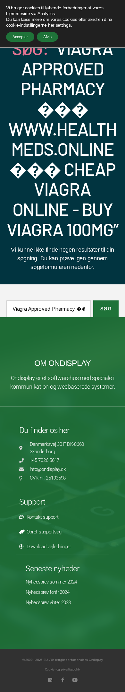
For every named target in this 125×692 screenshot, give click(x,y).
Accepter (20, 37)
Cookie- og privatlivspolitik (62, 669)
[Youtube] (74, 680)
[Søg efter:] (47, 310)
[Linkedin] (50, 680)
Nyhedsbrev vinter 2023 (48, 602)
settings (63, 25)
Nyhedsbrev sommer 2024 (51, 582)
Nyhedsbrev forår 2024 (47, 592)
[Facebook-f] (62, 680)
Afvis (47, 37)
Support (32, 501)
